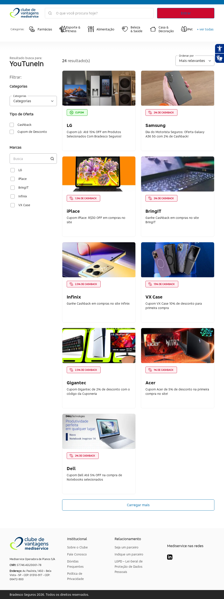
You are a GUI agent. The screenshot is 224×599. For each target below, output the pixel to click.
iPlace (22, 179)
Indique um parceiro (129, 554)
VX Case (24, 205)
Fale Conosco (77, 554)
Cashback (25, 124)
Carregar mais (138, 505)
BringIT (23, 187)
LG (20, 170)
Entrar (186, 13)
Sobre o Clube (77, 547)
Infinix (22, 196)
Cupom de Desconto (32, 132)
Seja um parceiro (126, 547)
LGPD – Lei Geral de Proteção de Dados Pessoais (129, 566)
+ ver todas (205, 29)
